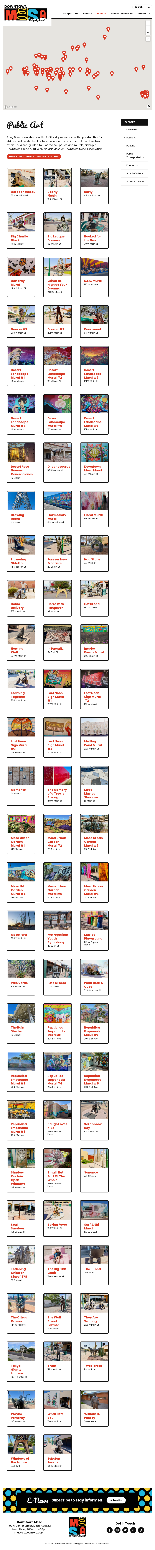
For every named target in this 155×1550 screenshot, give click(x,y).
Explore (101, 13)
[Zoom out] (148, 27)
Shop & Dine (70, 13)
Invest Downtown (122, 13)
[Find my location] (148, 39)
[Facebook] (110, 1530)
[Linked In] (133, 1530)
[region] (77, 64)
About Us (144, 13)
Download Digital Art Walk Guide (33, 156)
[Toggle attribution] (148, 106)
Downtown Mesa (63, 1543)
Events (87, 13)
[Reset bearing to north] (148, 32)
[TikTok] (141, 1530)
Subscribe (116, 1500)
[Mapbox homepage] (10, 107)
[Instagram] (117, 1530)
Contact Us (102, 1543)
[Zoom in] (148, 22)
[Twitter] (125, 1530)
